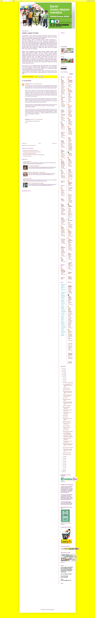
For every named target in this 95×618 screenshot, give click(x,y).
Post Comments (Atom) (31, 145)
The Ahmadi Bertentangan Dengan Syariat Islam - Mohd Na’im (63, 210)
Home (40, 143)
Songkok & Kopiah (66, 388)
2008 (63, 471)
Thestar (62, 328)
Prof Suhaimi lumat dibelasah (33, 165)
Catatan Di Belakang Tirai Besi (63, 241)
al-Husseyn (70, 194)
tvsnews (62, 304)
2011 (63, 373)
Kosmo (62, 321)
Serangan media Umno (27, 178)
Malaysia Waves (70, 273)
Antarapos (63, 310)
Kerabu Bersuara (70, 91)
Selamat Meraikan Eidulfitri (68, 431)
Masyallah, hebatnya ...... (67, 421)
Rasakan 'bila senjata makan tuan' (66, 428)
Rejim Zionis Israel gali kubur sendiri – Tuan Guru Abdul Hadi (63, 102)
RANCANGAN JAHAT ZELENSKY (70, 122)
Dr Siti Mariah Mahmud (63, 162)
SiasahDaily (63, 327)
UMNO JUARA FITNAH (67, 454)
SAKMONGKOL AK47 (70, 81)
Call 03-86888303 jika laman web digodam (67, 434)
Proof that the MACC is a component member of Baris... (67, 385)
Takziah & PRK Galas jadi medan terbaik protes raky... (67, 392)
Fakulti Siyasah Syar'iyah (70, 277)
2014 (63, 368)
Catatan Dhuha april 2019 (63, 126)
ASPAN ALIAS (62, 228)
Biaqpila (70, 153)
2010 (63, 374)
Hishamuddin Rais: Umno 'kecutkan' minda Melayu (68, 436)
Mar (64, 464)
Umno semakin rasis (66, 389)
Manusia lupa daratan (67, 452)
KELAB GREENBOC (70, 206)
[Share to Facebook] (41, 76)
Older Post (55, 143)
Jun (63, 459)
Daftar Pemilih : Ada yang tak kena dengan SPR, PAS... (67, 450)
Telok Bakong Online (69, 297)
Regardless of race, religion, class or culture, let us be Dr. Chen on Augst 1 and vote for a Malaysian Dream (63, 87)
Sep (64, 381)
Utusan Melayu (62, 335)
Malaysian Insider (63, 285)
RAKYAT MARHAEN (70, 286)
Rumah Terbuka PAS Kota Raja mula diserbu (67, 396)
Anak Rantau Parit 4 (69, 254)
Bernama (62, 313)
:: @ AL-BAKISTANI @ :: (70, 240)
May (64, 461)
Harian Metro (62, 319)
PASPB (69, 331)
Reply (26, 115)
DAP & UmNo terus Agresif (68, 447)
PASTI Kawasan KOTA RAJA (63, 270)
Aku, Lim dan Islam (66, 425)
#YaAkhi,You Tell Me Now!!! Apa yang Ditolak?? (70, 163)
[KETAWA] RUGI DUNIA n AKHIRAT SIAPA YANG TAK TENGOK (70, 245)
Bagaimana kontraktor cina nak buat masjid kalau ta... (68, 444)
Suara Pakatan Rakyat (62, 307)
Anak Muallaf (69, 231)
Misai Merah (62, 218)
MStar (62, 330)
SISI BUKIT (69, 159)
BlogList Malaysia (70, 183)
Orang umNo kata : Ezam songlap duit (67, 442)
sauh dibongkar (63, 247)
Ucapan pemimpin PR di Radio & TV (67, 410)
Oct (64, 379)
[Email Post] (36, 76)
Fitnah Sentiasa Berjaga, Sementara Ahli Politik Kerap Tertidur (63, 251)
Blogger (52, 609)
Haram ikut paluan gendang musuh (29, 153)
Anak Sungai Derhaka (63, 205)
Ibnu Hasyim (62, 199)
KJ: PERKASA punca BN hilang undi (67, 439)
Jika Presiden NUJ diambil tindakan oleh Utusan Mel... (67, 403)
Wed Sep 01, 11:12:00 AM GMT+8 (36, 119)
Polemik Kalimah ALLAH (69, 234)
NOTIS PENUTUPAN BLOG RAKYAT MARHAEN (70, 289)
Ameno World (69, 129)
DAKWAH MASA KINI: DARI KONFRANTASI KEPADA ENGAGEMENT (70, 174)
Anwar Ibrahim (62, 111)
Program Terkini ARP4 (69, 257)
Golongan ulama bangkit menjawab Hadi (63, 192)
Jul (63, 458)
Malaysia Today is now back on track (67, 423)
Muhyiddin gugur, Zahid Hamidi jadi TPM (70, 301)
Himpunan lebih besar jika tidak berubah (30, 150)
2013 (63, 370)
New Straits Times (63, 332)
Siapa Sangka (65, 416)
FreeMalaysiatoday (63, 293)
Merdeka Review (62, 301)
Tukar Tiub (69, 120)
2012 (63, 371)
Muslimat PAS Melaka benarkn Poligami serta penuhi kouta (33, 154)
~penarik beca (70, 106)
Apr (64, 463)
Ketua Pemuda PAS (62, 151)
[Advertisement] (31, 597)
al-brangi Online (70, 263)
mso (62, 189)
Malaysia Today (63, 323)
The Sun (62, 314)
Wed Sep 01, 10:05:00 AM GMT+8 (36, 83)
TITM (62, 171)
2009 (63, 470)
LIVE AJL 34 (70, 154)
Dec (64, 376)
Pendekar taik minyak (27, 161)
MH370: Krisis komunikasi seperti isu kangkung (70, 224)
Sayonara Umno (66, 429)
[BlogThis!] (39, 76)
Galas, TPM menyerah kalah (68, 382)
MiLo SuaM (69, 138)
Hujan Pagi (62, 260)
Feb (64, 466)
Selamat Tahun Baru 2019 (63, 135)
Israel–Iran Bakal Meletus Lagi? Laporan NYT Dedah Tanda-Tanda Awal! (70, 96)
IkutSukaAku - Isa (70, 362)
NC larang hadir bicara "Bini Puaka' (67, 413)
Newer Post (24, 143)
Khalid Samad (62, 141)
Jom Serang (65, 397)
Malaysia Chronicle (63, 295)
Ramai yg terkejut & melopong (66, 408)
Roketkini (63, 303)
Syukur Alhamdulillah (66, 405)
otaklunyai (27, 83)
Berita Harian (62, 316)
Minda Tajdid (69, 170)
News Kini (63, 325)
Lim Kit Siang (62, 81)
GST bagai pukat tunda (27, 156)
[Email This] (38, 76)
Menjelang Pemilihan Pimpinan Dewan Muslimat (32, 151)
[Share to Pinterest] (42, 76)
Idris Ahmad (62, 124)
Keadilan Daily (63, 298)
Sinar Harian (63, 311)
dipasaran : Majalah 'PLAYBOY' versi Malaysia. (36, 172)
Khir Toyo (63, 239)
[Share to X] (40, 76)
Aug (64, 456)
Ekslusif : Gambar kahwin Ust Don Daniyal (35, 183)
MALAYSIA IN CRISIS (70, 354)
